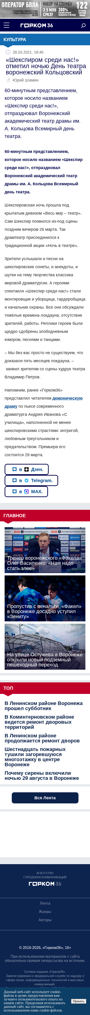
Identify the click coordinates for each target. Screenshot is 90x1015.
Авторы (45, 920)
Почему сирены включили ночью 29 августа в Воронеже (42, 776)
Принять (78, 1001)
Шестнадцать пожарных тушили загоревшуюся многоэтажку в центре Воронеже (35, 757)
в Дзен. (31, 469)
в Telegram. (36, 480)
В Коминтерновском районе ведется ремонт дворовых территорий (39, 722)
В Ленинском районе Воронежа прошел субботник (44, 706)
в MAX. (31, 491)
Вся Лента (45, 798)
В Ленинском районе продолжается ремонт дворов (42, 738)
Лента (45, 903)
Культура (14, 39)
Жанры (45, 912)
